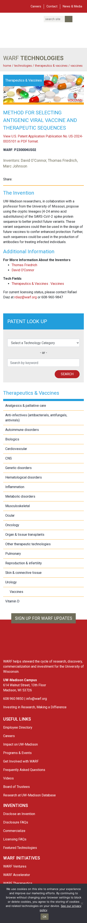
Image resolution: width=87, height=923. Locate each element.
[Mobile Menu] (6, 6)
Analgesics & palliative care (25, 406)
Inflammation (14, 487)
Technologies (23, 66)
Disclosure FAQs (15, 822)
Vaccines (77, 66)
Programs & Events (17, 753)
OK (45, 916)
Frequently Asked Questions (24, 770)
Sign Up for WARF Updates (43, 618)
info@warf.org (36, 699)
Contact (51, 6)
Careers (36, 6)
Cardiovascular (16, 449)
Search (67, 374)
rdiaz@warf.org (25, 297)
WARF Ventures (14, 866)
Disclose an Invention (19, 814)
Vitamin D (12, 601)
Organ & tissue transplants (24, 535)
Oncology (12, 525)
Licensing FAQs (14, 839)
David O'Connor (23, 270)
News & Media (72, 6)
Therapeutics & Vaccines (51, 66)
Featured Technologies (20, 848)
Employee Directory (17, 727)
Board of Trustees (16, 787)
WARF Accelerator (16, 875)
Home (7, 66)
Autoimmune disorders (22, 430)
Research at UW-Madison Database (29, 795)
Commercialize (14, 831)
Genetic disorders (18, 468)
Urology (11, 582)
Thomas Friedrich (24, 265)
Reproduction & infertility (23, 563)
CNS (8, 458)
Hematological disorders (23, 477)
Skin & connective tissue (23, 573)
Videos (8, 778)
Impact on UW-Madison (20, 744)
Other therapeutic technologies (28, 544)
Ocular (10, 515)
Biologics (12, 439)
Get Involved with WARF (21, 761)
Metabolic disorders (20, 496)
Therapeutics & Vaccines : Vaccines (38, 284)
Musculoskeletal (17, 506)
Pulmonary (13, 554)
